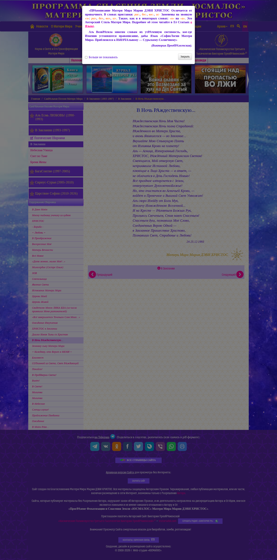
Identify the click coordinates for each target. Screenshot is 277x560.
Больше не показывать (103, 57)
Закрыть (185, 56)
